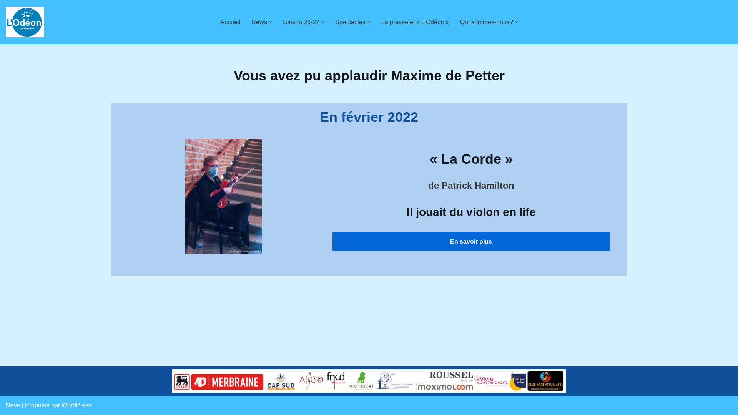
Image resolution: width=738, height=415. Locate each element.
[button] (270, 21)
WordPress (77, 405)
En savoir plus (471, 241)
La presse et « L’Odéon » (415, 22)
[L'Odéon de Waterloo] (25, 22)
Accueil (230, 22)
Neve (13, 405)
